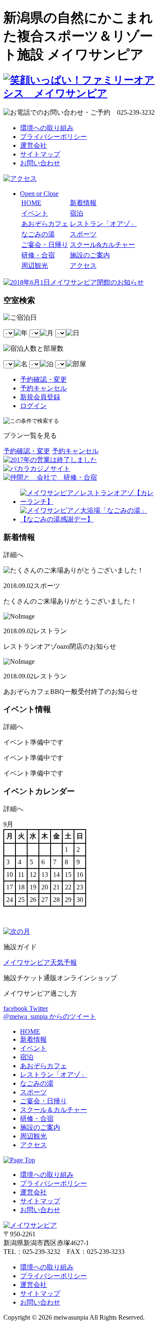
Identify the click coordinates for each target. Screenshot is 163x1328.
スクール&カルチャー (102, 244)
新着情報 (83, 202)
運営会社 (33, 145)
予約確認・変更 (43, 379)
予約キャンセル (43, 388)
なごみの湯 (38, 234)
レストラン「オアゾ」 (103, 223)
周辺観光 (34, 265)
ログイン (33, 405)
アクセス (83, 265)
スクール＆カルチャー (53, 1109)
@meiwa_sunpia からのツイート (49, 1016)
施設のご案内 (90, 255)
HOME (31, 202)
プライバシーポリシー (53, 136)
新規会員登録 (40, 397)
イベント (34, 213)
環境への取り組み (47, 127)
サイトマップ (40, 154)
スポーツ (83, 234)
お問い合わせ (40, 163)
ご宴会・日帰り (44, 244)
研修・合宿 (38, 255)
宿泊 (76, 213)
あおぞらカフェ (44, 223)
